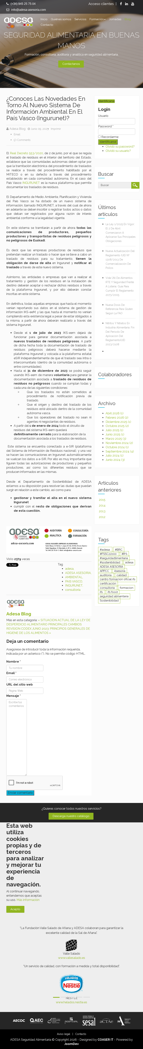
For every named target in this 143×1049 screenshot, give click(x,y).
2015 (102, 500)
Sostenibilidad (109, 600)
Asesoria (119, 571)
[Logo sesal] (89, 1020)
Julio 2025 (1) (114, 430)
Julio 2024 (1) (114, 455)
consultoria (72, 590)
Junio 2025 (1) (115, 434)
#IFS (124, 554)
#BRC (119, 549)
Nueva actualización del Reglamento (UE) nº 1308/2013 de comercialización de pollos (120, 259)
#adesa (105, 549)
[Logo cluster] (54, 1020)
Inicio (44, 19)
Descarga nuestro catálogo (71, 816)
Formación (97, 19)
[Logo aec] (36, 1020)
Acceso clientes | (102, 4)
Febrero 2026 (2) (117, 417)
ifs (101, 592)
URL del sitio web (19, 684)
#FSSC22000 (108, 554)
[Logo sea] (124, 1020)
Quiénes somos (61, 19)
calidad (122, 575)
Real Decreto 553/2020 (26, 153)
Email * (11, 673)
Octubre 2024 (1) (117, 447)
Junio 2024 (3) (115, 460)
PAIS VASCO (73, 581)
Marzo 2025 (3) (116, 438)
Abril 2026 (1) (114, 413)
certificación (108, 583)
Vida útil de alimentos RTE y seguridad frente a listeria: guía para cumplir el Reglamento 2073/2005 (120, 286)
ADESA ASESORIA (78, 573)
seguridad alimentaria (114, 596)
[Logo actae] (106, 1020)
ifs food (113, 592)
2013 (102, 511)
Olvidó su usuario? (118, 151)
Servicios (80, 19)
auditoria (106, 575)
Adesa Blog (17, 129)
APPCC (105, 571)
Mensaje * (13, 696)
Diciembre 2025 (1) (118, 422)
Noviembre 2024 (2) (119, 443)
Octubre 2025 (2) (117, 426)
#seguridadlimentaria (114, 558)
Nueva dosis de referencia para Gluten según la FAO (119, 309)
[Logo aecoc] (19, 1020)
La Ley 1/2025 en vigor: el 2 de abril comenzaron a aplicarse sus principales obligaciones (121, 233)
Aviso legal (63, 1034)
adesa (69, 568)
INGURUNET (31, 183)
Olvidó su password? (120, 146)
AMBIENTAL (73, 577)
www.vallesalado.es (71, 958)
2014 (102, 505)
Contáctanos (71, 64)
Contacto (47, 24)
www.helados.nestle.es (71, 1002)
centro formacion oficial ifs (117, 579)
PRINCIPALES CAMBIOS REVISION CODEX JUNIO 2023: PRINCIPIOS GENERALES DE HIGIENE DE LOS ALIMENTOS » (48, 629)
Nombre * (13, 661)
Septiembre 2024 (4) (120, 451)
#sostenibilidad (110, 562)
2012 (102, 517)
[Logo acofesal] (71, 1020)
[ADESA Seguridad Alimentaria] (18, 22)
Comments (24, 139)
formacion (126, 587)
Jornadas (115, 19)
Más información (28, 900)
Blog (128, 19)
